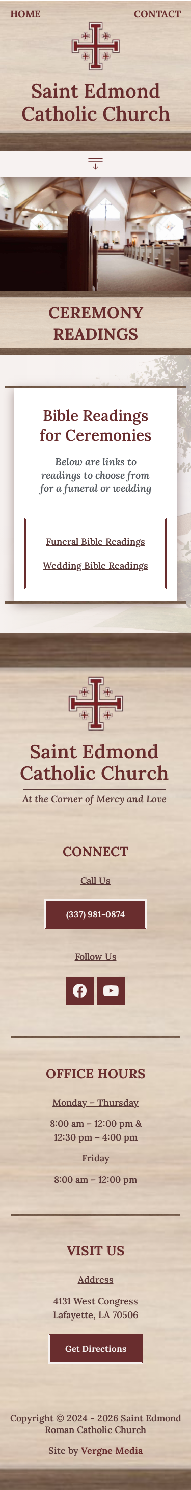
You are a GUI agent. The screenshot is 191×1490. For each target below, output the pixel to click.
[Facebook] (80, 991)
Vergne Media (112, 1450)
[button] (95, 165)
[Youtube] (111, 991)
